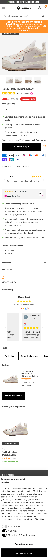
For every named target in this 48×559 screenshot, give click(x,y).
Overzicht (41, 481)
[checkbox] (11, 526)
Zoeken (43, 16)
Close (45, 26)
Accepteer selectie (24, 544)
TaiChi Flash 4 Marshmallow (9, 453)
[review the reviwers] (23, 324)
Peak (4, 449)
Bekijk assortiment (3, 7)
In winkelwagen (21, 146)
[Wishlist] (44, 146)
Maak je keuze (8, 104)
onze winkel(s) (23, 166)
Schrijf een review (13, 395)
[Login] (39, 7)
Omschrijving (7, 290)
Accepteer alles (24, 553)
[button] (3, 277)
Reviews (5, 365)
